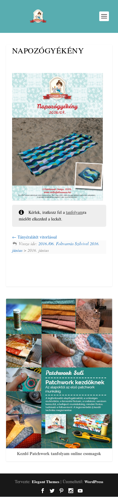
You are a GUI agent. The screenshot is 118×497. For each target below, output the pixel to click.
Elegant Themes (45, 481)
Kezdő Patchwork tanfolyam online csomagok (59, 453)
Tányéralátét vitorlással (36, 237)
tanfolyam (74, 212)
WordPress (93, 481)
